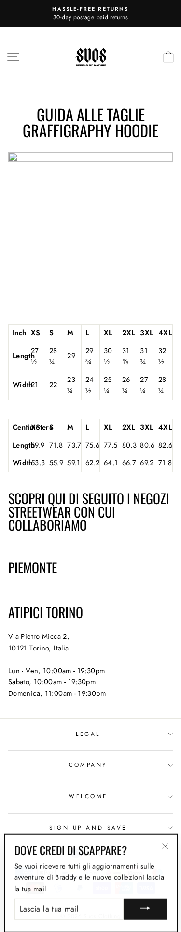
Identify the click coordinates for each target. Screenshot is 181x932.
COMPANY (88, 765)
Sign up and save (88, 827)
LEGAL (88, 734)
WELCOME (88, 796)
